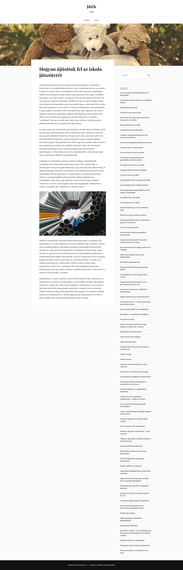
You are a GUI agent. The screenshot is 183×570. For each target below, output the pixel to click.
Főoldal (86, 20)
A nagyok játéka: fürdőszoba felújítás (133, 170)
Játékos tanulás (125, 359)
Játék (91, 6)
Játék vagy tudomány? (128, 342)
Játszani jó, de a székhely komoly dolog (134, 372)
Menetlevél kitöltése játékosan (131, 446)
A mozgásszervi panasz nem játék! (132, 165)
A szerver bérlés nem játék (129, 175)
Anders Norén (109, 565)
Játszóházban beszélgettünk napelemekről (135, 377)
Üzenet (96, 20)
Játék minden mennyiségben (130, 337)
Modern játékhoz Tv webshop (131, 466)
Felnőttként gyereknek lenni (130, 262)
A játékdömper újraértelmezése (131, 130)
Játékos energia (125, 354)
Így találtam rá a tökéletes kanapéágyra (134, 314)
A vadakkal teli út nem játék (130, 197)
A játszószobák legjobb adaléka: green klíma (136, 142)
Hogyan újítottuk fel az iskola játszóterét (70, 72)
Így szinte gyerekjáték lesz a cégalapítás (134, 309)
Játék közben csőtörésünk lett (131, 332)
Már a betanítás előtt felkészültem (132, 426)
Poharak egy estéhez (127, 513)
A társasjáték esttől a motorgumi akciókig (135, 180)
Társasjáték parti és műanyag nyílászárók (135, 545)
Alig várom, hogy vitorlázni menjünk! (133, 215)
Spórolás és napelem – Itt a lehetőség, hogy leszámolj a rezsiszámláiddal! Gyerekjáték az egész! (135, 532)
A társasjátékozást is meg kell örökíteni (134, 185)
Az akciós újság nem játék (129, 227)
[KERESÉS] (149, 75)
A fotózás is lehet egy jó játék (130, 113)
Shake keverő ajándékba (129, 525)
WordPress (81, 565)
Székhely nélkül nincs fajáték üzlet (132, 540)
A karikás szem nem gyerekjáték (131, 147)
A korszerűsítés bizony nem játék (132, 152)
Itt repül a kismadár (127, 319)
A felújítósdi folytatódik (128, 107)
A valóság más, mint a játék (129, 202)
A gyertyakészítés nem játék (130, 125)
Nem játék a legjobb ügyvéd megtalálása (134, 501)
